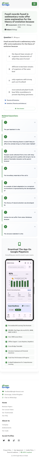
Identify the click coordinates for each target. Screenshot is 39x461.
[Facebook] (9, 440)
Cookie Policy (30, 450)
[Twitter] (4, 440)
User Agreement (18, 450)
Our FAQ (5, 415)
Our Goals (5, 431)
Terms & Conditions (12, 452)
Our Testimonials (7, 412)
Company (5, 424)
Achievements (6, 427)
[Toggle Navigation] (34, 4)
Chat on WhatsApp (10, 397)
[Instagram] (19, 440)
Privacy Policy (7, 450)
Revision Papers (7, 406)
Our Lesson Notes (8, 409)
